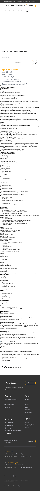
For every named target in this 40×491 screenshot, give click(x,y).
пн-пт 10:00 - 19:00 (10, 467)
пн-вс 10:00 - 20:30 (11, 456)
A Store (11, 6)
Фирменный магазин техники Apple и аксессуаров (13, 388)
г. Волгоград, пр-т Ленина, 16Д (14, 454)
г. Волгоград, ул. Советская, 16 (14, 465)
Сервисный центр (13, 463)
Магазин (10, 451)
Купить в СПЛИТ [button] (10, 69)
